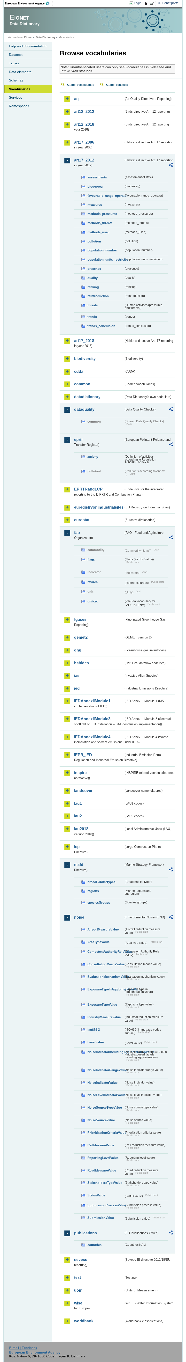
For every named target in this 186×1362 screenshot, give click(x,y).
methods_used (98, 232)
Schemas (16, 80)
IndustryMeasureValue (104, 1017)
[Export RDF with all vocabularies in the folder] (171, 165)
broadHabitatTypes (101, 882)
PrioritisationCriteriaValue (105, 1133)
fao (77, 533)
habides (81, 663)
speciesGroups (98, 902)
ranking (93, 287)
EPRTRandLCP (88, 489)
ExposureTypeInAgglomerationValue (105, 989)
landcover (83, 791)
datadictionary (87, 397)
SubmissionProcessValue (105, 1205)
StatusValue (96, 1195)
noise (79, 917)
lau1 (78, 803)
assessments (97, 177)
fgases (80, 619)
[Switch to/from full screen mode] (153, 3)
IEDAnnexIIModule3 (92, 719)
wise (78, 1303)
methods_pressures (102, 214)
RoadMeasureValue (101, 1170)
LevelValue (95, 1042)
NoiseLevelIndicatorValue (105, 1095)
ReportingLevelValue (102, 1158)
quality (92, 278)
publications (85, 1233)
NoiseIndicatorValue (102, 1082)
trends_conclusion (101, 326)
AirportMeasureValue (103, 929)
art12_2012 (84, 112)
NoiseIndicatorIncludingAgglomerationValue (105, 1052)
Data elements (20, 72)
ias (76, 676)
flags (91, 559)
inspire (80, 773)
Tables (14, 63)
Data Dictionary (45, 37)
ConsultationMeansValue (105, 964)
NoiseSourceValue (101, 1120)
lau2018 (81, 829)
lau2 (78, 816)
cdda (78, 371)
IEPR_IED (83, 755)
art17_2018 (84, 341)
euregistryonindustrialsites (99, 507)
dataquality (84, 409)
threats (92, 305)
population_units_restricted (105, 259)
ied (77, 688)
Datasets (16, 55)
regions (93, 891)
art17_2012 (84, 160)
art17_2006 (84, 142)
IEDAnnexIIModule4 (92, 737)
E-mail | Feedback (23, 1348)
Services (15, 97)
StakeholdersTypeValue (104, 1183)
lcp (77, 847)
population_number (102, 250)
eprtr (78, 440)
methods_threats (99, 223)
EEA (29, 3)
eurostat (81, 520)
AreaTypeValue (98, 942)
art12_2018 (84, 124)
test (77, 1277)
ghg (77, 650)
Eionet (28, 37)
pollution (94, 241)
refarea (92, 582)
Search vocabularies (80, 84)
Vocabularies (19, 89)
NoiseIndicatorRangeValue (105, 1070)
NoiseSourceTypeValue (104, 1107)
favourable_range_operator (105, 196)
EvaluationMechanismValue (105, 977)
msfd (78, 865)
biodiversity (85, 359)
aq (76, 99)
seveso (80, 1260)
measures (94, 204)
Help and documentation (27, 46)
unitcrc (92, 601)
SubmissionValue (100, 1218)
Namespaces (19, 106)
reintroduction (98, 296)
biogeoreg (95, 186)
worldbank (83, 1321)
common (82, 384)
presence (94, 269)
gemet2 (81, 637)
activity (92, 457)
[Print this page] (146, 3)
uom (78, 1290)
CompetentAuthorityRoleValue (105, 951)
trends (92, 317)
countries (94, 1245)
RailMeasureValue (100, 1145)
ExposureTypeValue (102, 1004)
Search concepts (117, 84)
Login (137, 3)
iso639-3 (93, 1030)
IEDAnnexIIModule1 (92, 701)
